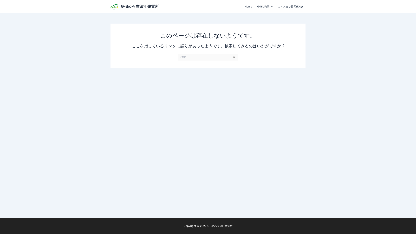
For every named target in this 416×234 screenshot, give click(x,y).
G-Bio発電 (263, 6)
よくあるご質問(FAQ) (290, 6)
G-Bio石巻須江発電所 (140, 6)
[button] (271, 6)
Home (248, 6)
